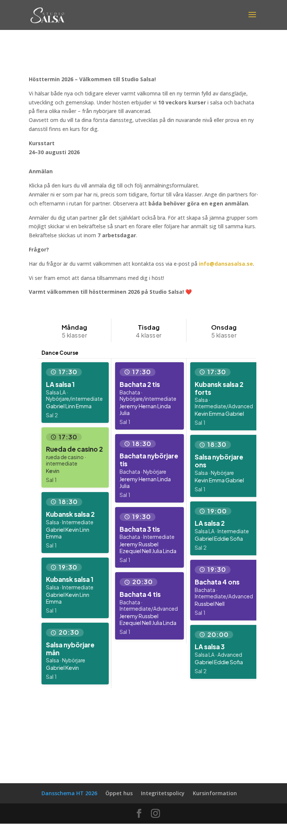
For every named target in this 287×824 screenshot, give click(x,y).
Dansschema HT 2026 (69, 793)
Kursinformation (215, 793)
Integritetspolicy (163, 793)
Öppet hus (119, 793)
